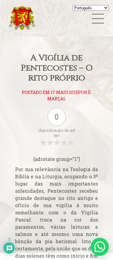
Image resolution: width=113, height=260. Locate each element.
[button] (100, 247)
